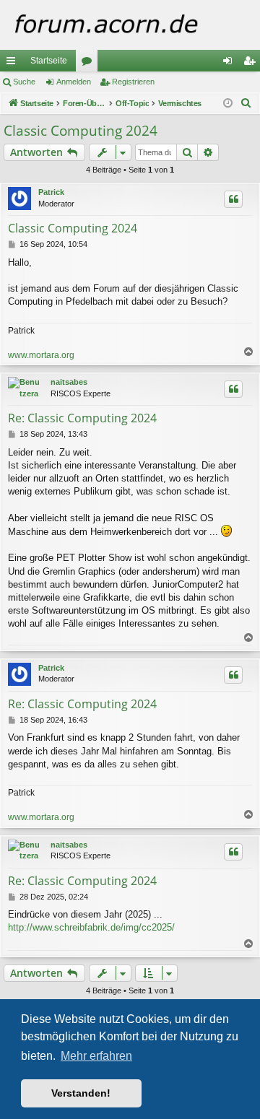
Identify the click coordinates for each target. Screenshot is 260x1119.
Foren (90, 63)
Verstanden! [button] (80, 1093)
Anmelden (73, 81)
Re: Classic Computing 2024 (82, 418)
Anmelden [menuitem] (230, 63)
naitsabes (69, 382)
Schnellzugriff (14, 63)
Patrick (51, 192)
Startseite (48, 61)
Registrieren (133, 81)
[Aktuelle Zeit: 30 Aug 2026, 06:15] (228, 103)
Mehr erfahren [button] (96, 1056)
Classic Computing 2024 (80, 130)
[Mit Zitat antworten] (233, 199)
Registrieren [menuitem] (252, 63)
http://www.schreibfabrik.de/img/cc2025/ (91, 927)
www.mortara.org (41, 355)
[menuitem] (246, 103)
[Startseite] (130, 25)
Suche (24, 81)
